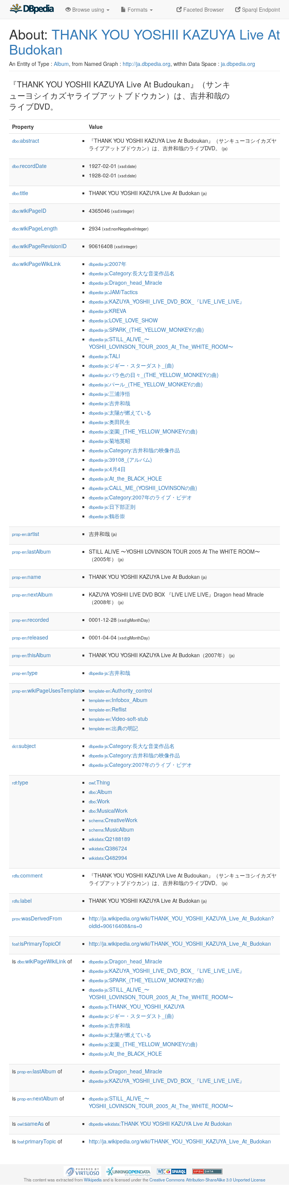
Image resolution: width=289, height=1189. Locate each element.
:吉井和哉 (109, 403)
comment (27, 875)
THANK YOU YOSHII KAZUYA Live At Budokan (144, 41)
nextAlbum (32, 594)
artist (25, 533)
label (22, 900)
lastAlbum (31, 551)
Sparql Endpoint (260, 9)
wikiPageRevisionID (39, 246)
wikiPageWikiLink (36, 263)
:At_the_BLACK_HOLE (125, 478)
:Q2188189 (109, 839)
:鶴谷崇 (107, 516)
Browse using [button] (88, 9)
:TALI (104, 356)
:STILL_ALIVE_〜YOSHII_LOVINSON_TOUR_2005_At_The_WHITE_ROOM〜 (161, 342)
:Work (99, 801)
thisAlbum (31, 655)
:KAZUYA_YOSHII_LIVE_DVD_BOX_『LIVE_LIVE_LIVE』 (167, 301)
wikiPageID (29, 210)
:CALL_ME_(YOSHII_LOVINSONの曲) (143, 487)
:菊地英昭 (109, 440)
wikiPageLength (35, 228)
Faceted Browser (203, 9)
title (20, 193)
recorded (30, 619)
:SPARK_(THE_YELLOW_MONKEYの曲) (146, 329)
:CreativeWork (113, 820)
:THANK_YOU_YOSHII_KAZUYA (136, 1006)
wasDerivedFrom (37, 918)
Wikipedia (93, 1180)
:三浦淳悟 (109, 393)
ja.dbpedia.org (238, 63)
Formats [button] (137, 9)
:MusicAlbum (111, 829)
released (30, 637)
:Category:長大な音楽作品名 (132, 273)
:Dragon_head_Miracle (125, 282)
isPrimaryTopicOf (36, 943)
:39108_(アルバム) (120, 459)
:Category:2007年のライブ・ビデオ (140, 497)
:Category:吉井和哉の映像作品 (134, 450)
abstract (25, 140)
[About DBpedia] (31, 9)
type (25, 672)
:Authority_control (120, 690)
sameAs (30, 1123)
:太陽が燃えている (120, 412)
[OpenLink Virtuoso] (82, 1171)
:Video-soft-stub (118, 718)
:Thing (99, 782)
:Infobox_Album (118, 700)
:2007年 (107, 263)
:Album (100, 791)
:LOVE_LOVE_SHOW (123, 320)
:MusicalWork (108, 810)
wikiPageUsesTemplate (47, 690)
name (26, 576)
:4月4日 (107, 469)
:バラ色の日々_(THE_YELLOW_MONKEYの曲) (154, 375)
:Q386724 (108, 848)
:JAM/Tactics (113, 292)
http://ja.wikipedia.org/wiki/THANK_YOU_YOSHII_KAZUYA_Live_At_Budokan (180, 943)
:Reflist (107, 709)
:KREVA (107, 310)
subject (24, 745)
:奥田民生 (109, 422)
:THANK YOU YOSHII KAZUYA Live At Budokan (160, 1123)
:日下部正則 (112, 506)
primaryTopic (36, 1141)
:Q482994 (108, 857)
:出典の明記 (113, 728)
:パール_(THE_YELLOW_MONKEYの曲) (146, 384)
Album (61, 63)
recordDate (29, 165)
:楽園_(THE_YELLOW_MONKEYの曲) (143, 431)
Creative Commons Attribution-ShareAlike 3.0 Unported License (207, 1180)
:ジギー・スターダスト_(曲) (131, 365)
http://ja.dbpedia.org (146, 63)
